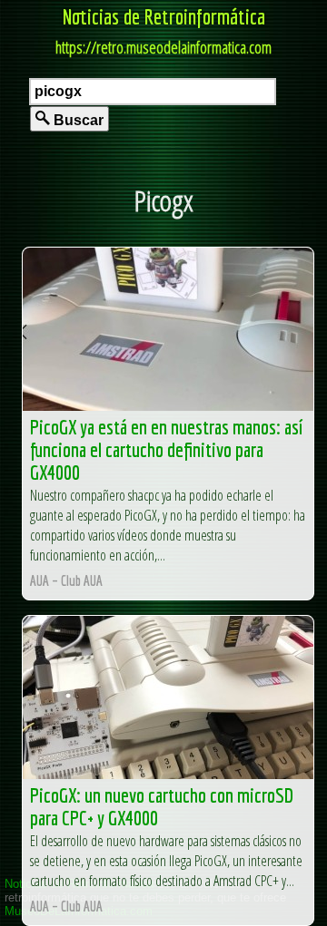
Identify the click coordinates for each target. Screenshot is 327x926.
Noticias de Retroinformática (164, 16)
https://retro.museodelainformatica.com (163, 47)
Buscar (77, 120)
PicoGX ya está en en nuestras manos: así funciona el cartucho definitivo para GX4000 (166, 449)
